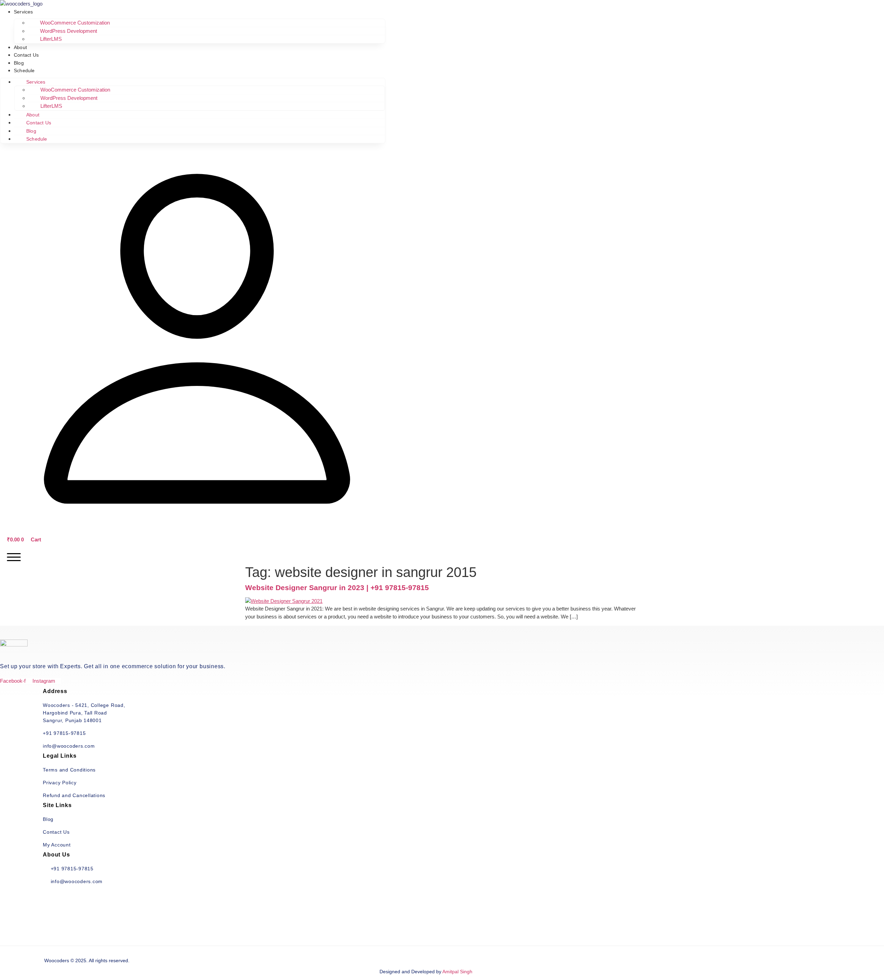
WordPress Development (68, 31)
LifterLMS (51, 39)
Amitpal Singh (457, 971)
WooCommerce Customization (75, 23)
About (20, 47)
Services (23, 12)
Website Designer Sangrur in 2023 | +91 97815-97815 (337, 587)
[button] (197, 524)
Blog (19, 63)
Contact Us (26, 55)
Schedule (24, 70)
